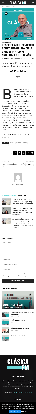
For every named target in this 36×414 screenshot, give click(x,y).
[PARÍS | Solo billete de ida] (5, 322)
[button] (33, 2)
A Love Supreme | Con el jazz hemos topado (9, 165)
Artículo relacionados (9, 195)
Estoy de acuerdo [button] (15, 411)
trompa (25, 142)
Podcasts (4, 42)
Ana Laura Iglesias (8, 58)
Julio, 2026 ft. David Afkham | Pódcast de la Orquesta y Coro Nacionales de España (23, 202)
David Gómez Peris (8, 307)
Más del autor (22, 195)
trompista (5, 145)
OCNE (9, 42)
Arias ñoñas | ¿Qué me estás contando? (26, 165)
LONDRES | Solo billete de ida (13, 305)
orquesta (18, 142)
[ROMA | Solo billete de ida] (5, 338)
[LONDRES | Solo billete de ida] (18, 300)
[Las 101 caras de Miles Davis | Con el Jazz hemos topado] (5, 314)
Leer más (24, 411)
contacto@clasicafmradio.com (22, 392)
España (12, 142)
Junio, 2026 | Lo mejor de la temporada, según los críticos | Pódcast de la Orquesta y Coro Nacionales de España (22, 223)
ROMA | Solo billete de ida (18, 336)
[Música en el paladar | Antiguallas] (5, 330)
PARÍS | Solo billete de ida (18, 320)
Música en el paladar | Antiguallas (20, 328)
